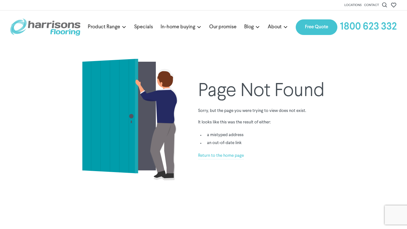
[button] (107, 27)
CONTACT (371, 5)
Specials (143, 27)
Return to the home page (221, 156)
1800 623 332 (368, 27)
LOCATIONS (353, 5)
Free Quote (316, 27)
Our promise (223, 27)
